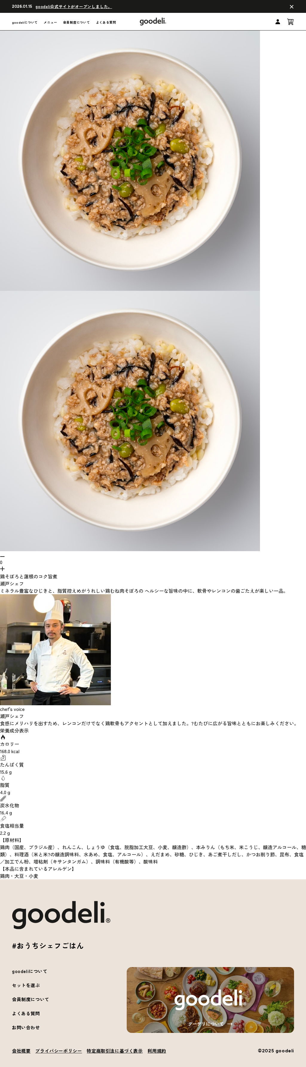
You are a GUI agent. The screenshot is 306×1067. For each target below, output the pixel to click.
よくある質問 (106, 22)
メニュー (50, 22)
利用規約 (157, 1051)
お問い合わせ (26, 1027)
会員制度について (76, 22)
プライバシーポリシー (58, 1051)
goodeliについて (25, 22)
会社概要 (21, 1051)
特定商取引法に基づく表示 (115, 1051)
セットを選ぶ (26, 985)
